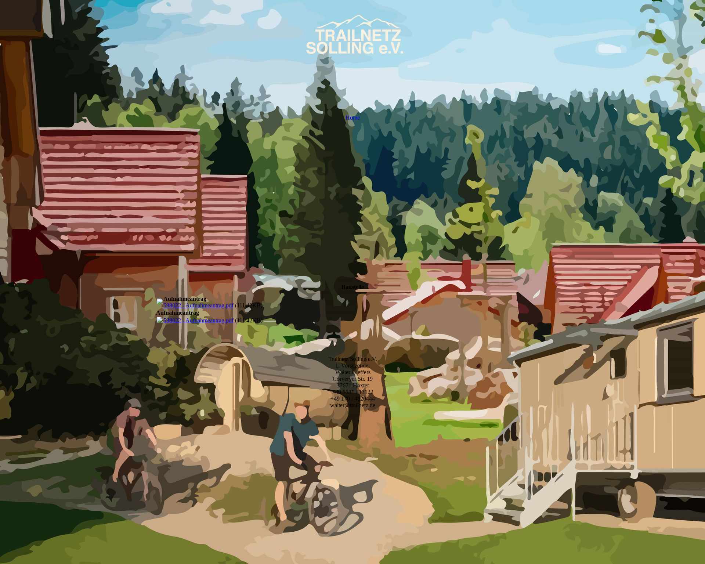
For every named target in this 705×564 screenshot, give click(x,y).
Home (353, 118)
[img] (352, 36)
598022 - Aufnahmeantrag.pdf (198, 305)
